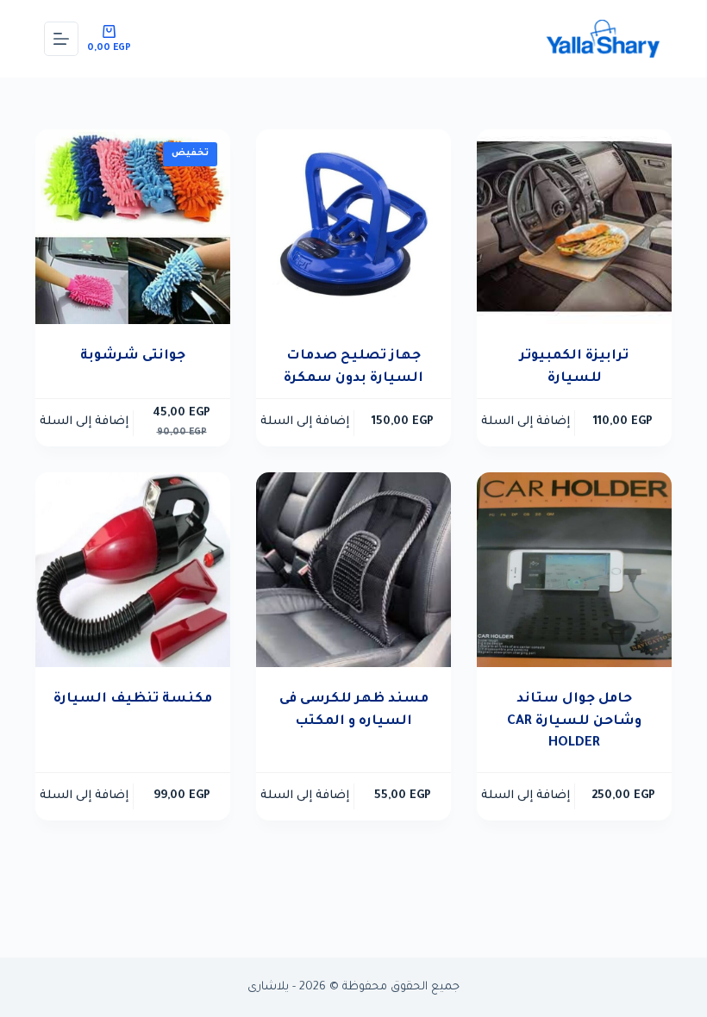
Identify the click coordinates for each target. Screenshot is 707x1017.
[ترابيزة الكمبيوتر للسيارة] (574, 226)
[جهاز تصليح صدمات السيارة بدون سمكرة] (353, 226)
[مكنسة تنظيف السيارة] (132, 569)
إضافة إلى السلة (525, 421)
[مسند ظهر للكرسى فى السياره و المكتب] (353, 569)
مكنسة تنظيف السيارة (132, 699)
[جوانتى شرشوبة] (132, 226)
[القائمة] (61, 39)
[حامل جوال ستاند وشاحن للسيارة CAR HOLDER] (574, 569)
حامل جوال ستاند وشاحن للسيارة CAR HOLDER (574, 721)
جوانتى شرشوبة (132, 356)
